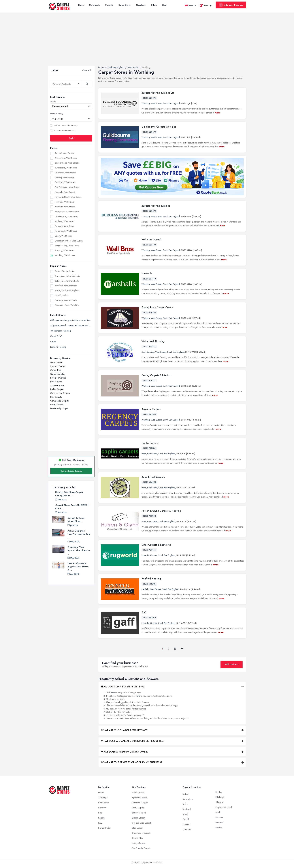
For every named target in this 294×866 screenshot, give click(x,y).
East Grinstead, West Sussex (67, 187)
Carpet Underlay (57, 373)
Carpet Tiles (55, 370)
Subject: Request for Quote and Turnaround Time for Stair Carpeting (71, 325)
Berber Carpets (57, 389)
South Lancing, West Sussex (67, 245)
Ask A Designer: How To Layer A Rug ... (79, 534)
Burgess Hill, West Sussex (66, 167)
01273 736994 (149, 516)
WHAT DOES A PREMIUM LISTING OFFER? (124, 751)
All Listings (102, 797)
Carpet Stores (124, 5)
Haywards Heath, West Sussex (68, 196)
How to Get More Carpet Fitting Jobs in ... (69, 494)
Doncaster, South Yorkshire (67, 305)
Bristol (185, 814)
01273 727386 (149, 448)
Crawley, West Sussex (64, 177)
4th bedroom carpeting (60, 330)
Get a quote (94, 5)
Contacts (109, 5)
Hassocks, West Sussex (65, 192)
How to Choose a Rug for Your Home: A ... (78, 567)
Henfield (145, 589)
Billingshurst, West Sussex (66, 158)
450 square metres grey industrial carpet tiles (70, 320)
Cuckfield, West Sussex (65, 182)
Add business (231, 664)
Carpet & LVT (56, 336)
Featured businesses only (64, 130)
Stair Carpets (56, 396)
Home (81, 5)
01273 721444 (149, 550)
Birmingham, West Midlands (67, 275)
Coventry (186, 824)
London (218, 827)
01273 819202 (149, 617)
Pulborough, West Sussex (66, 231)
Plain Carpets (56, 381)
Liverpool (219, 822)
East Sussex (152, 453)
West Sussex (156, 103)
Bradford (187, 809)
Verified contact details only (65, 125)
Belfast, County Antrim (64, 271)
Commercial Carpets (59, 400)
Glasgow (219, 802)
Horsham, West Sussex (65, 206)
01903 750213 (149, 346)
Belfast (185, 794)
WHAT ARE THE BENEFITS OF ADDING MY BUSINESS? (131, 762)
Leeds (218, 812)
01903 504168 (149, 278)
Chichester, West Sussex (65, 172)
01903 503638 (149, 244)
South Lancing (147, 351)
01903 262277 (149, 414)
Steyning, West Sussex (64, 250)
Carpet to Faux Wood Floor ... (76, 519)
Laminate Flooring (58, 346)
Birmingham (188, 799)
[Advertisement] (147, 42)
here (113, 692)
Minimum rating (56, 113)
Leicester (219, 817)
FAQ (100, 822)
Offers (154, 5)
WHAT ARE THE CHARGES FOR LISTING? (124, 730)
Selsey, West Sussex (63, 235)
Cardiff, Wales (61, 295)
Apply (71, 138)
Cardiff (186, 819)
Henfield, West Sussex (64, 201)
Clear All (86, 70)
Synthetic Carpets (57, 366)
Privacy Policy (104, 827)
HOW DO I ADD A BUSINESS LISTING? (122, 686)
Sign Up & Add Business (71, 470)
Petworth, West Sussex (65, 226)
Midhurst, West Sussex (64, 221)
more (217, 112)
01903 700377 (149, 380)
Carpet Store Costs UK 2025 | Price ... (72, 506)
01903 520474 (149, 132)
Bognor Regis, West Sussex (67, 162)
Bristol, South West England (67, 290)
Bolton (185, 804)
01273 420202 (149, 482)
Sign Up (208, 5)
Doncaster (187, 829)
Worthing (145, 103)
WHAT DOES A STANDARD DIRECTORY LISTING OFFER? (132, 741)
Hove (143, 453)
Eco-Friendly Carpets (59, 408)
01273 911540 (149, 584)
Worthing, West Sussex (65, 255)
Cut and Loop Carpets (60, 393)
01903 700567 (149, 312)
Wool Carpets (56, 362)
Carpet (53, 341)
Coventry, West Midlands (66, 300)
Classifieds (140, 5)
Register (101, 817)
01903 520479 (149, 98)
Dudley (218, 792)
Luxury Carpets (56, 404)
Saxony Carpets (57, 385)
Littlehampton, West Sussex (66, 216)
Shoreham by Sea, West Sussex (69, 240)
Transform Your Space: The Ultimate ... (79, 550)
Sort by (53, 101)
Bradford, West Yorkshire (66, 285)
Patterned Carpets (58, 377)
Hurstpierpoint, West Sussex (67, 211)
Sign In (192, 5)
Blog (164, 5)
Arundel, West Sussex (64, 153)
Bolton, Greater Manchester (67, 280)
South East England (171, 103)
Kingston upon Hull (223, 807)
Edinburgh (219, 797)
